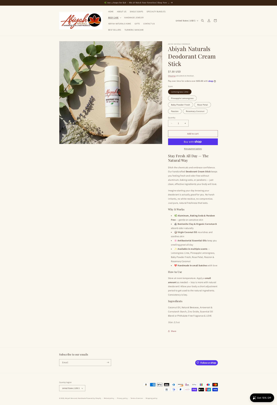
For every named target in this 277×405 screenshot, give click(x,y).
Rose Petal (202, 104)
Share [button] (173, 331)
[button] (114, 18)
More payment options (193, 149)
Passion (175, 111)
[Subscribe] (108, 362)
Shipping (171, 76)
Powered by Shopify (93, 398)
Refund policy (109, 398)
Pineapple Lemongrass (182, 98)
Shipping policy (152, 398)
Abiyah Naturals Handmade (75, 398)
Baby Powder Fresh (180, 104)
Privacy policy (122, 398)
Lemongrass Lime (179, 91)
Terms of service (137, 398)
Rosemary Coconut (195, 111)
